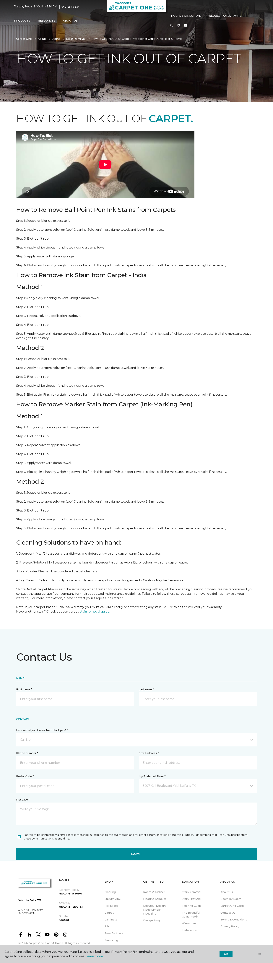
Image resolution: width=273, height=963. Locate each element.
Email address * (149, 753)
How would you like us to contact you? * (42, 730)
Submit (136, 853)
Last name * (146, 689)
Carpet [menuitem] (109, 912)
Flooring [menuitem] (110, 892)
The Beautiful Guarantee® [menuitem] (191, 914)
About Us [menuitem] (226, 892)
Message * (23, 799)
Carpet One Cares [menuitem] (232, 905)
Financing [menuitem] (111, 940)
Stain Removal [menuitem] (191, 892)
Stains (56, 38)
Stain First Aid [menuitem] (191, 899)
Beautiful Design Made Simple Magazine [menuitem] (154, 909)
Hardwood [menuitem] (111, 905)
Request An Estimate (225, 15)
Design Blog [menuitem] (151, 920)
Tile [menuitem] (107, 926)
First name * (24, 689)
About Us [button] (70, 20)
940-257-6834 (70, 6)
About (42, 38)
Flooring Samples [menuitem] (155, 899)
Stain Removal (75, 38)
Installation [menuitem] (189, 930)
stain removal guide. (94, 611)
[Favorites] (178, 26)
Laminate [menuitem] (111, 919)
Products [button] (22, 20)
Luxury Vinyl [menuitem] (113, 899)
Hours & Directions (186, 15)
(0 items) (185, 25)
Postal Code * (24, 776)
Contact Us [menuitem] (227, 912)
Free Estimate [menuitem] (114, 933)
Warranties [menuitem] (189, 923)
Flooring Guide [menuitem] (192, 905)
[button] (171, 26)
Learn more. (94, 956)
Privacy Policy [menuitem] (229, 926)
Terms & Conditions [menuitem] (233, 919)
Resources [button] (46, 20)
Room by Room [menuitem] (230, 899)
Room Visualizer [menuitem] (154, 892)
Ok (226, 954)
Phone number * (27, 753)
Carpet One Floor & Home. (46, 943)
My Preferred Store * (152, 776)
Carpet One (24, 38)
